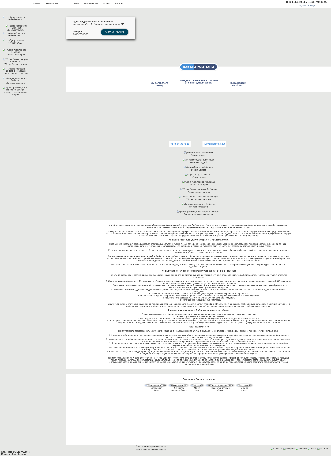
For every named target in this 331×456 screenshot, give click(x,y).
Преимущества (51, 3)
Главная (36, 3)
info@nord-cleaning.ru (307, 5)
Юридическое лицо (214, 144)
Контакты (119, 3)
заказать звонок (114, 32)
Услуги (76, 3)
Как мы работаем (91, 3)
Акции (65, 3)
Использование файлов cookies (151, 450)
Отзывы (106, 3)
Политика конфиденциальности (151, 446)
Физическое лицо (179, 144)
